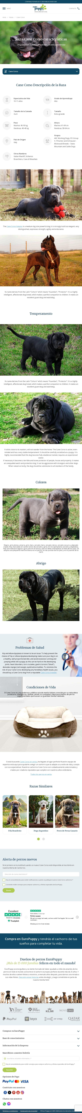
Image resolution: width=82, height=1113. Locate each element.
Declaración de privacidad (28, 1111)
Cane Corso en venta (28, 762)
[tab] (38, 839)
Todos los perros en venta (41, 774)
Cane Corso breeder (49, 672)
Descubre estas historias (29, 977)
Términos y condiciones (10, 1111)
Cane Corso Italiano (14, 226)
